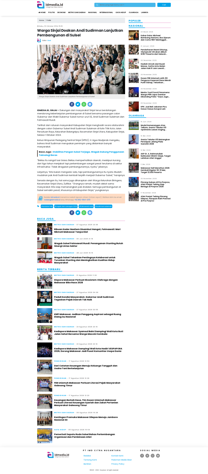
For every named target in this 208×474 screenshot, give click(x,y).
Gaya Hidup (121, 12)
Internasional (106, 12)
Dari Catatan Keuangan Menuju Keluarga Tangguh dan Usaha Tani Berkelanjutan (85, 367)
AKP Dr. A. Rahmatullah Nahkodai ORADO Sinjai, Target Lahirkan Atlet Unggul (156, 155)
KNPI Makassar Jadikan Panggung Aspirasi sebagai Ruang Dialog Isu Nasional (87, 315)
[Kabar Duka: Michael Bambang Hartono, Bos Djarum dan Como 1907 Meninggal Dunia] (134, 35)
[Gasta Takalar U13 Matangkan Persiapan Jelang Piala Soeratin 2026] (134, 139)
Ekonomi (61, 12)
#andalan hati (47, 206)
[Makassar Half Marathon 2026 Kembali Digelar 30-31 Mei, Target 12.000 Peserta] (134, 167)
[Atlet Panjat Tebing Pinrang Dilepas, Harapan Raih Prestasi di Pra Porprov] (134, 196)
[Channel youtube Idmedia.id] (158, 455)
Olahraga (133, 12)
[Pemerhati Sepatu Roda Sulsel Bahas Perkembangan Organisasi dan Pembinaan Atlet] (44, 435)
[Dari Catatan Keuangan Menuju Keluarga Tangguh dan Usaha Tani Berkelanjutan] (44, 367)
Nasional (92, 12)
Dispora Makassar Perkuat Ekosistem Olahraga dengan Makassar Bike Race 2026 (86, 281)
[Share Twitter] (78, 104)
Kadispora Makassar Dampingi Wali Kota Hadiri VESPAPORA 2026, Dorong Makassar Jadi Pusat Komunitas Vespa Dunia (88, 350)
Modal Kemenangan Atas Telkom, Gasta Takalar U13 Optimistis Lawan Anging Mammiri (153, 128)
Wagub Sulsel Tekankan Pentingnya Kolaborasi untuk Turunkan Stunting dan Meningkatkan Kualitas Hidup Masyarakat (84, 260)
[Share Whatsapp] (84, 104)
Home (43, 12)
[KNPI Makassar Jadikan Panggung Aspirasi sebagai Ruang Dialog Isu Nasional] (44, 315)
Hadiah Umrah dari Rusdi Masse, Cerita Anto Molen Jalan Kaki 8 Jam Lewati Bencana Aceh (153, 67)
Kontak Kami (117, 455)
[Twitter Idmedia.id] (147, 455)
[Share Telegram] (90, 104)
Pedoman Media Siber (121, 459)
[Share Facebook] (71, 104)
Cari (164, 4)
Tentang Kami (90, 459)
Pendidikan (60, 361)
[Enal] (39, 40)
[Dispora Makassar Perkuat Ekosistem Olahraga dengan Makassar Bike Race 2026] (44, 281)
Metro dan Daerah (76, 12)
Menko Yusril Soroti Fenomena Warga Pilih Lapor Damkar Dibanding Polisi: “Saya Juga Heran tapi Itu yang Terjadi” (155, 95)
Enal (49, 40)
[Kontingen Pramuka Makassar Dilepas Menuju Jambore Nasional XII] (44, 418)
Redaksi (87, 455)
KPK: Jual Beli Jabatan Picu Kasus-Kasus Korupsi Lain (154, 107)
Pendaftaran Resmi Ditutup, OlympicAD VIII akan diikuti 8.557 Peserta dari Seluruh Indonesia (154, 53)
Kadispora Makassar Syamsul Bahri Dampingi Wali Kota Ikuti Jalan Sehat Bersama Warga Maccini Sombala (88, 332)
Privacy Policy (117, 464)
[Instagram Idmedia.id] (152, 455)
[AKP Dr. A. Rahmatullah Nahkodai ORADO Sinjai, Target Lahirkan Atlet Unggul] (134, 153)
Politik (51, 12)
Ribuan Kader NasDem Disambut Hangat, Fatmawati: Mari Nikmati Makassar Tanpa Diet (87, 230)
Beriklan (87, 464)
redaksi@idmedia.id (52, 200)
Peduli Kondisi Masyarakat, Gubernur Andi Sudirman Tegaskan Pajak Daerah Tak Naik (84, 298)
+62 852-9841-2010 (82, 200)
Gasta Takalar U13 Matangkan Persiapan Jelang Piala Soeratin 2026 (155, 141)
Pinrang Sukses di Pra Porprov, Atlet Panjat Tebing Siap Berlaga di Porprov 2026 (155, 184)
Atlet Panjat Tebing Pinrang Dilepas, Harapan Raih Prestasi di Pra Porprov (156, 198)
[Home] (50, 4)
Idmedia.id (55, 197)
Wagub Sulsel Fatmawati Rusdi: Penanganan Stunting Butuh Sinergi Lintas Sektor (88, 244)
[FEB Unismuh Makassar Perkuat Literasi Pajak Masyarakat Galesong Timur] (44, 384)
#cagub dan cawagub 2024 (66, 206)
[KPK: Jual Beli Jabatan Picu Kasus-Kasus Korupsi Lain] (134, 106)
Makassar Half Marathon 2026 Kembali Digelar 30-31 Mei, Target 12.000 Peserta (155, 170)
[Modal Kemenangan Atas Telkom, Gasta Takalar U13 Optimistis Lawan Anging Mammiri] (134, 124)
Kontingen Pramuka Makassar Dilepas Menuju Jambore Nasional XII (86, 418)
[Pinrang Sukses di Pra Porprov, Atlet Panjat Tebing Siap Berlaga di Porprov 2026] (134, 181)
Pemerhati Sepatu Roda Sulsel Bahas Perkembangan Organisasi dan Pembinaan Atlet (84, 435)
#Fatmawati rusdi (86, 206)
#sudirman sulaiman (103, 206)
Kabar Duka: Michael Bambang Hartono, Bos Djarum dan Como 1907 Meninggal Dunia (156, 38)
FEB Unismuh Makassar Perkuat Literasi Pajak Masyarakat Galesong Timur (87, 384)
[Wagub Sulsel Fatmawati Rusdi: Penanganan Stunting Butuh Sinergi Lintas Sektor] (44, 243)
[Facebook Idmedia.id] (142, 455)
